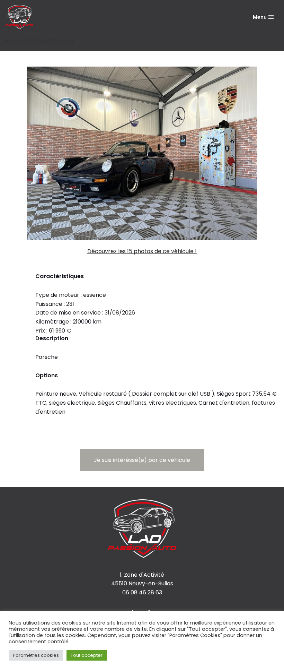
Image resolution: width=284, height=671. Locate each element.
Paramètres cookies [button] (36, 655)
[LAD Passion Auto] (19, 17)
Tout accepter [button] (87, 655)
